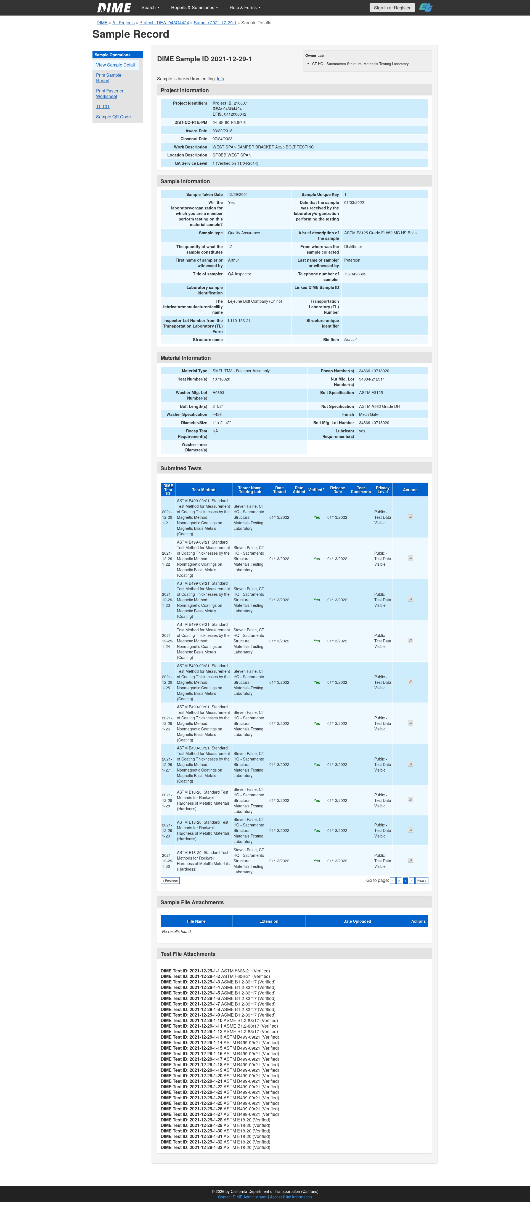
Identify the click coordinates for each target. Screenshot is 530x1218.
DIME (102, 22)
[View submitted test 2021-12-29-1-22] (410, 558)
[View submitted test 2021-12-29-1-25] (410, 682)
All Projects (123, 22)
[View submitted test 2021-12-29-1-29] (410, 830)
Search (149, 7)
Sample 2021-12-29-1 (215, 22)
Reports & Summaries (193, 7)
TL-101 (103, 106)
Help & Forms (244, 7)
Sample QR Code (113, 116)
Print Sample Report (108, 78)
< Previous (170, 880)
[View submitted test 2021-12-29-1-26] (410, 723)
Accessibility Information (291, 1197)
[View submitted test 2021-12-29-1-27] (410, 764)
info (220, 78)
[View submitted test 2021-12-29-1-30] (410, 860)
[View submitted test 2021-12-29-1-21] (410, 517)
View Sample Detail (115, 65)
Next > (421, 880)
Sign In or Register (392, 7)
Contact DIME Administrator (242, 1197)
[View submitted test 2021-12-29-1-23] (410, 599)
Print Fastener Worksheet (109, 93)
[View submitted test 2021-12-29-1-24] (410, 641)
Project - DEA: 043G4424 (164, 22)
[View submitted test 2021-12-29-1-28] (410, 800)
